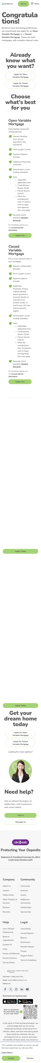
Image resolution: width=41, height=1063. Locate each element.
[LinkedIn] (21, 989)
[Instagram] (16, 989)
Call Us (20, 815)
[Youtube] (27, 989)
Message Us (20, 822)
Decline (30, 1058)
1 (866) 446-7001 (16, 977)
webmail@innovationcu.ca (17, 980)
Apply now (20, 235)
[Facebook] (5, 989)
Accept (11, 1058)
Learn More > (7, 1052)
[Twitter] (10, 989)
